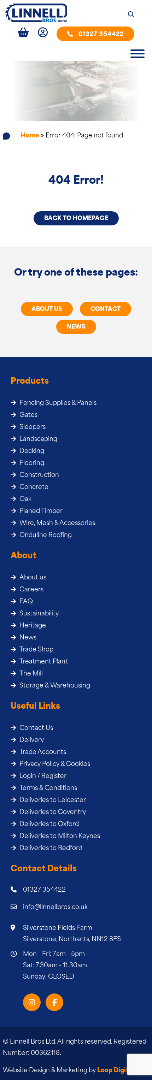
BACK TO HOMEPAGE (76, 219)
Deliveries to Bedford (50, 848)
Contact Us (36, 728)
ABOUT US (46, 309)
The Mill (31, 674)
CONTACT (105, 309)
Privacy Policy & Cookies (54, 764)
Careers (31, 590)
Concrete (33, 487)
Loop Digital (115, 1071)
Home (30, 136)
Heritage (32, 626)
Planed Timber (41, 511)
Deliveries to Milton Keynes (59, 836)
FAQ (26, 602)
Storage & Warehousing (54, 686)
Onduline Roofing (45, 535)
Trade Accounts (42, 752)
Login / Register (42, 776)
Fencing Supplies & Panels (58, 403)
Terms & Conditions (48, 788)
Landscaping (38, 439)
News (27, 638)
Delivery (31, 740)
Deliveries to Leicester (52, 800)
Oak (25, 499)
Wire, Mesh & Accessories (57, 523)
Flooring (31, 463)
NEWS (76, 327)
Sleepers (32, 427)
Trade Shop (36, 650)
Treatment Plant (43, 662)
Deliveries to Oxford (49, 824)
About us (32, 578)
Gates (28, 415)
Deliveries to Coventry (52, 812)
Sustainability (39, 614)
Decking (31, 451)
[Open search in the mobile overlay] (131, 15)
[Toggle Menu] (137, 53)
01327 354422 (101, 34)
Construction (39, 475)
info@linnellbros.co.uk (55, 907)
